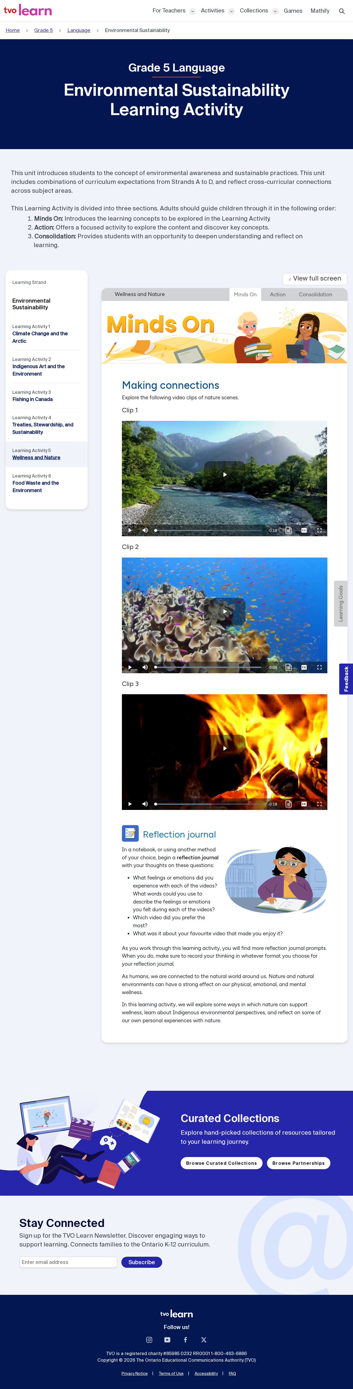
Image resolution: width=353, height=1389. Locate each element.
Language (78, 30)
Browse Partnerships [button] (298, 1163)
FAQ (232, 1373)
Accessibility (206, 1373)
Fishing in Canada (32, 399)
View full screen (314, 278)
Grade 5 (43, 30)
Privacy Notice (135, 1373)
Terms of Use (171, 1373)
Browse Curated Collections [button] (221, 1163)
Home (13, 30)
